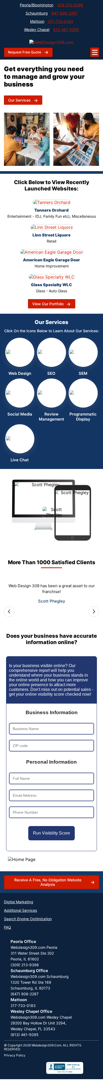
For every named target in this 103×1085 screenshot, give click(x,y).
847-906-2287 (64, 13)
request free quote (24, 52)
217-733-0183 (60, 21)
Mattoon (37, 21)
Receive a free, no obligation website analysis (47, 882)
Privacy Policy (14, 1055)
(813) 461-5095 (25, 1034)
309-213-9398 (70, 5)
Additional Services (20, 910)
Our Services (19, 100)
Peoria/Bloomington (36, 5)
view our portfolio (48, 304)
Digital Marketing (18, 902)
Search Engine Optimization (28, 919)
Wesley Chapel (36, 29)
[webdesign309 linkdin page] (19, 1068)
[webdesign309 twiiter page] (29, 1068)
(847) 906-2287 (25, 994)
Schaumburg (37, 13)
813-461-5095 (66, 29)
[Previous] (9, 611)
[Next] (93, 611)
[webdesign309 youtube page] (40, 1068)
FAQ (7, 927)
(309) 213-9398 (25, 965)
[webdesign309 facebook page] (8, 1068)
